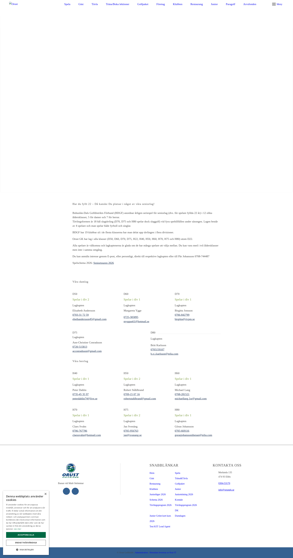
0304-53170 (224, 483)
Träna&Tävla (181, 478)
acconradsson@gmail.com (87, 351)
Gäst (152, 478)
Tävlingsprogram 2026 (161, 505)
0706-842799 (182, 314)
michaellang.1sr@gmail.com (191, 398)
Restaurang (155, 483)
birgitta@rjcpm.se (185, 319)
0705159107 (157, 349)
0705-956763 (131, 430)
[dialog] (26, 523)
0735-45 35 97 (80, 394)
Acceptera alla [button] (26, 535)
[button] (26, 550)
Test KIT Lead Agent (160, 526)
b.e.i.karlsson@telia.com (164, 353)
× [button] (45, 494)
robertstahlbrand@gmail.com (140, 398)
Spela (177, 473)
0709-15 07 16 (132, 394)
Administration (141, 552)
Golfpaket (179, 483)
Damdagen (180, 515)
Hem (152, 473)
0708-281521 (182, 394)
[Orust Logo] (16, 4)
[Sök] (266, 4)
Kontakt (179, 499)
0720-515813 (79, 346)
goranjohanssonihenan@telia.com (193, 435)
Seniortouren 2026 (103, 262)
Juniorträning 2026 (184, 494)
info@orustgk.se (226, 489)
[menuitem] (67, 4)
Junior (178, 489)
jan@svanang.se (133, 435)
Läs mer (17, 529)
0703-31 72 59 (80, 314)
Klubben (154, 489)
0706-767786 (79, 430)
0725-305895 (131, 317)
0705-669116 (182, 430)
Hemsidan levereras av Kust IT (163, 552)
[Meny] (274, 4)
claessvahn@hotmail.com (86, 435)
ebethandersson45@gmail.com (89, 319)
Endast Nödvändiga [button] (26, 542)
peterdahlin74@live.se (84, 398)
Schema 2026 (156, 499)
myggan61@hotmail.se (136, 321)
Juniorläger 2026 (158, 494)
